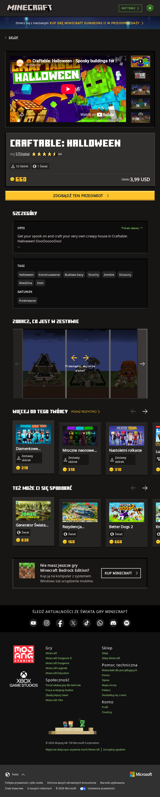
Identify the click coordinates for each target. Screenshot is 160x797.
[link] (33, 623)
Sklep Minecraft (111, 658)
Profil (105, 707)
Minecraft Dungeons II (59, 658)
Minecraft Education (57, 673)
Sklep (13, 37)
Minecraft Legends (56, 668)
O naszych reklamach (39, 788)
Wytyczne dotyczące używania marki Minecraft (73, 749)
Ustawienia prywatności (101, 788)
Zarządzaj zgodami (114, 749)
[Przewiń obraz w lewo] (17, 364)
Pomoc (106, 675)
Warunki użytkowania (112, 782)
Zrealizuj (107, 712)
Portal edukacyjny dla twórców (63, 685)
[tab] (140, 61)
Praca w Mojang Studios (59, 690)
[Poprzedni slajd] (133, 411)
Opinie (105, 680)
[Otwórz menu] (150, 8)
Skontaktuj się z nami (114, 695)
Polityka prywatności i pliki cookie (24, 782)
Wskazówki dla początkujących (119, 670)
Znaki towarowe (14, 788)
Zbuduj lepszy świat (57, 695)
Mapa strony (109, 685)
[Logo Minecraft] (29, 8)
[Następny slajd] (145, 411)
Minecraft (51, 653)
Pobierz (106, 690)
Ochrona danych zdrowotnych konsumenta (71, 782)
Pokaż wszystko (84, 411)
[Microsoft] (141, 774)
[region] (80, 364)
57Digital (23, 154)
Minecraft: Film (54, 700)
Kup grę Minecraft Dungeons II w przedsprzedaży (94, 23)
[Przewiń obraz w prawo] (142, 364)
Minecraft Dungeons (57, 663)
